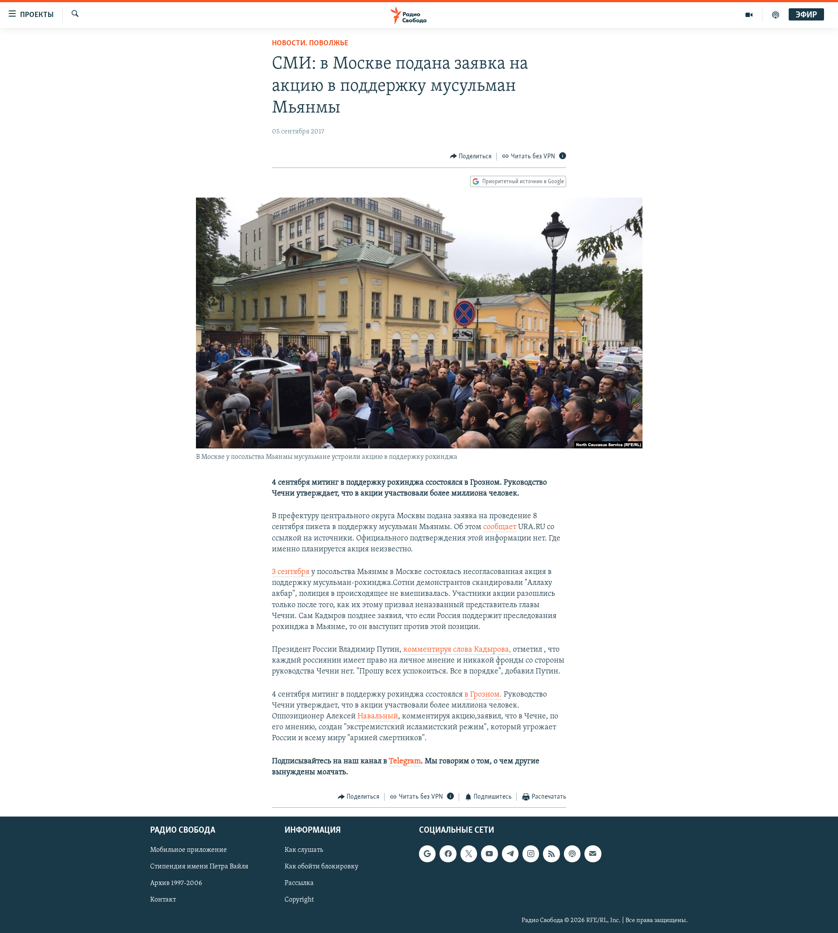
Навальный (377, 717)
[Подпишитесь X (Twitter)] (468, 854)
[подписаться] (592, 854)
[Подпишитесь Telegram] (510, 854)
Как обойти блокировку (321, 867)
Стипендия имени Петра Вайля (199, 867)
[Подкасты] (572, 854)
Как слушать (304, 850)
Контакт (163, 900)
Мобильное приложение (188, 850)
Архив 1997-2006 (176, 883)
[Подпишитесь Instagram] (530, 854)
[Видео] (749, 14)
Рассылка (299, 883)
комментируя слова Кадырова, (458, 650)
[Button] (471, 156)
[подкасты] (775, 14)
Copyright (299, 900)
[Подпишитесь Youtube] (489, 854)
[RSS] (551, 854)
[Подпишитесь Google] (427, 854)
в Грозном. (483, 695)
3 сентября (291, 572)
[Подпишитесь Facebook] (448, 854)
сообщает (499, 527)
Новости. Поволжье (310, 44)
